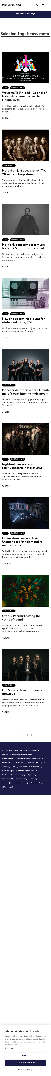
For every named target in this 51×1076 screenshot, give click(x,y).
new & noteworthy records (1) (26, 771)
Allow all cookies (25, 1063)
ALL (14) (5, 750)
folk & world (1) (37, 758)
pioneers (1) (34, 779)
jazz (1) (15, 767)
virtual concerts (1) (36, 783)
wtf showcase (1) (8, 787)
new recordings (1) (19, 775)
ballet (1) (23, 750)
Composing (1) (33, 750)
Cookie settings (25, 1070)
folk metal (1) (7, 763)
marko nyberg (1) (8, 771)
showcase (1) (6, 783)
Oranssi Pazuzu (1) (21, 779)
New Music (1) (7, 775)
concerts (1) (6, 754)
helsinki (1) (30, 763)
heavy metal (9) (19, 763)
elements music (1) (9, 758)
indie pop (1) (40, 763)
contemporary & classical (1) (22, 754)
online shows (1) (7, 779)
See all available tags (25, 14)
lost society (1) (36, 767)
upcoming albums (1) (20, 783)
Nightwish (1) (32, 775)
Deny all (25, 1056)
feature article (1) (24, 758)
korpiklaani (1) (24, 767)
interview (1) (6, 767)
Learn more (9, 1048)
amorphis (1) (13, 750)
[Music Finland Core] (42, 5)
